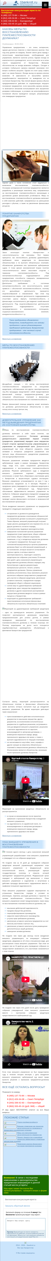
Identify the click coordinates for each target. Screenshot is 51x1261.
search (5, 3)
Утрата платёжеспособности (27, 1122)
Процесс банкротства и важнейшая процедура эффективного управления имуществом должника (24, 1139)
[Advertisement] (25, 124)
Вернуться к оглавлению (11, 339)
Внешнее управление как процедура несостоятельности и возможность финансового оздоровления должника (23, 1128)
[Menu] (45, 5)
